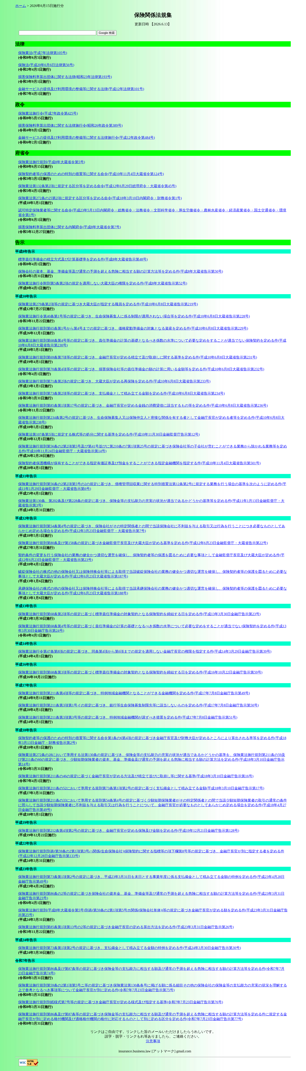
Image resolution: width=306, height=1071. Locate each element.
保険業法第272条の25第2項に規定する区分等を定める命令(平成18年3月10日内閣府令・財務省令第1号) (100, 198)
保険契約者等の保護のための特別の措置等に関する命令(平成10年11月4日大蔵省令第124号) (91, 174)
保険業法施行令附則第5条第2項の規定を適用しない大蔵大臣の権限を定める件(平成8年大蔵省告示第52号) (102, 283)
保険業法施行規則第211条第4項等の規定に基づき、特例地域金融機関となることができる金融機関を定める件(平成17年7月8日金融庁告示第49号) (134, 693)
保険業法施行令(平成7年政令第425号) (48, 113)
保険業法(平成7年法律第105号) (42, 53)
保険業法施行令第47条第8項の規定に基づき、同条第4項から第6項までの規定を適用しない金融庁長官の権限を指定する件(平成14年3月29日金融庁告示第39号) (144, 651)
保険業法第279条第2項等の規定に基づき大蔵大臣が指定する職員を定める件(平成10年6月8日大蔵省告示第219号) (108, 304)
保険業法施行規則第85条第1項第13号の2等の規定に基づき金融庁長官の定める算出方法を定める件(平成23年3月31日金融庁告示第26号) (126, 927)
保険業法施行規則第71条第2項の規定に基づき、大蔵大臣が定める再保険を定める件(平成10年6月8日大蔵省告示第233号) (114, 381)
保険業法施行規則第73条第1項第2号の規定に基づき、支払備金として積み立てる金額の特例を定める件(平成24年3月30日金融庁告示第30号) (129, 948)
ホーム (20, 6)
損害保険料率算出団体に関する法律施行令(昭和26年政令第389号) (70, 125)
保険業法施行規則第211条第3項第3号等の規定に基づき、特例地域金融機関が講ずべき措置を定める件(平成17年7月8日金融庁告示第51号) (127, 717)
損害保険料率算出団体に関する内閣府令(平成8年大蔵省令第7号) (69, 227)
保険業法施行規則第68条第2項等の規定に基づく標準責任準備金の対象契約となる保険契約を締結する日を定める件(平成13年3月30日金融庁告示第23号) (139, 614)
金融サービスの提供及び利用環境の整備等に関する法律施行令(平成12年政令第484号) (86, 137)
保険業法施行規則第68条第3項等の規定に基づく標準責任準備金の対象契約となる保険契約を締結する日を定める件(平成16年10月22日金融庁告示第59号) (140, 672)
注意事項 (153, 1041)
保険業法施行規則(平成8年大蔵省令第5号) (51, 162)
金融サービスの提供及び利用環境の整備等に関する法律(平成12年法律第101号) (81, 89)
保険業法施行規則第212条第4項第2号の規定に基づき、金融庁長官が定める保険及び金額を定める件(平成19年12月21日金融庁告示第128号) (128, 830)
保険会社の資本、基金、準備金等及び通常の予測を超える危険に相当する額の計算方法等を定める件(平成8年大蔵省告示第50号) (120, 271)
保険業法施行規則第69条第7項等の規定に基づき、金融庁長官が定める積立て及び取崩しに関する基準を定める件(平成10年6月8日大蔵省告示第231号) (137, 357)
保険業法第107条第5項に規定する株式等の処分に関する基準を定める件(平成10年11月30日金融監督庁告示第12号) (109, 434)
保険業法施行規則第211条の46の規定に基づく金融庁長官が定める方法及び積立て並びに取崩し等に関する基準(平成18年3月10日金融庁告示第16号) (135, 776)
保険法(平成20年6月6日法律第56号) (46, 65)
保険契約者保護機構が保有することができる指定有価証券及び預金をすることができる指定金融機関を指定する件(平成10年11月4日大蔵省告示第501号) (139, 463)
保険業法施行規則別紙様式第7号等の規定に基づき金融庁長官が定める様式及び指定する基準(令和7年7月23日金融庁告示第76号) (120, 1002)
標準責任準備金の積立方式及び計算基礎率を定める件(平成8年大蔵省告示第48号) (83, 259)
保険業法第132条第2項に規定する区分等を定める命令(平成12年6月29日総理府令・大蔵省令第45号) (97, 186)
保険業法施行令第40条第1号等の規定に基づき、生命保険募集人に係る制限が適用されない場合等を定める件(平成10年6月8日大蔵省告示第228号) (134, 316)
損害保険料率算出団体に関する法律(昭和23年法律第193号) (65, 77)
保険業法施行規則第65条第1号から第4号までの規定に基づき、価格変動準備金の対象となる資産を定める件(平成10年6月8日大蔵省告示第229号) (133, 328)
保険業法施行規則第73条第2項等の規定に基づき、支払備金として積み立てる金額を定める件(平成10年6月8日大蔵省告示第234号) (121, 393)
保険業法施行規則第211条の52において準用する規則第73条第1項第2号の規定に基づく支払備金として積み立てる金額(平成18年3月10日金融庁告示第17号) (141, 788)
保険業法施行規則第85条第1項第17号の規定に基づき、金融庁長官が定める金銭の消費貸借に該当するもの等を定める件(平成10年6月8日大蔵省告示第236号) (143, 405)
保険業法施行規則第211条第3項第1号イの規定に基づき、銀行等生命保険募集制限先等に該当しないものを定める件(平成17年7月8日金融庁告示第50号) (138, 705)
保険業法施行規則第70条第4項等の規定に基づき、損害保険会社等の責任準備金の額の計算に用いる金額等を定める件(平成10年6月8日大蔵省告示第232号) (141, 369)
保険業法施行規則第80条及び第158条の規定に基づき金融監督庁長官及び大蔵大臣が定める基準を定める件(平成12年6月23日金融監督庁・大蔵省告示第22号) (143, 543)
